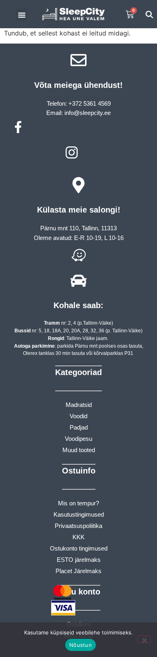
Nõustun (80, 645)
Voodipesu (78, 438)
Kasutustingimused (79, 514)
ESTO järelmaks (79, 559)
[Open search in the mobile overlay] (149, 14)
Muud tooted (78, 449)
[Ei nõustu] (144, 639)
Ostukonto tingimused (78, 548)
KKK (78, 537)
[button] (22, 15)
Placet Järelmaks (78, 570)
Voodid (78, 416)
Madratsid (79, 404)
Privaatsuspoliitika (78, 525)
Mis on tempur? (78, 503)
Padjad (79, 427)
